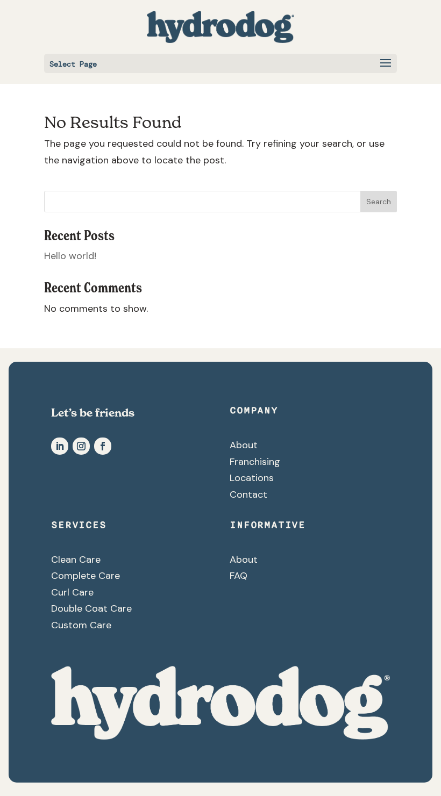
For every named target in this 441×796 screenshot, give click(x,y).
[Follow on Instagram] (81, 446)
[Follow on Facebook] (102, 446)
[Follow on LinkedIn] (59, 446)
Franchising (255, 461)
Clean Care (76, 559)
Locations (252, 477)
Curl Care (72, 592)
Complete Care (85, 575)
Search (378, 201)
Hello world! (70, 255)
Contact (248, 494)
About (244, 445)
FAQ (238, 575)
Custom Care (81, 625)
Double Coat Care (91, 608)
